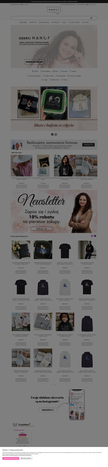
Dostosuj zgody (26, 458)
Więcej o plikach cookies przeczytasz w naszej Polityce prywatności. (16, 455)
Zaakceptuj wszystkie (11, 458)
